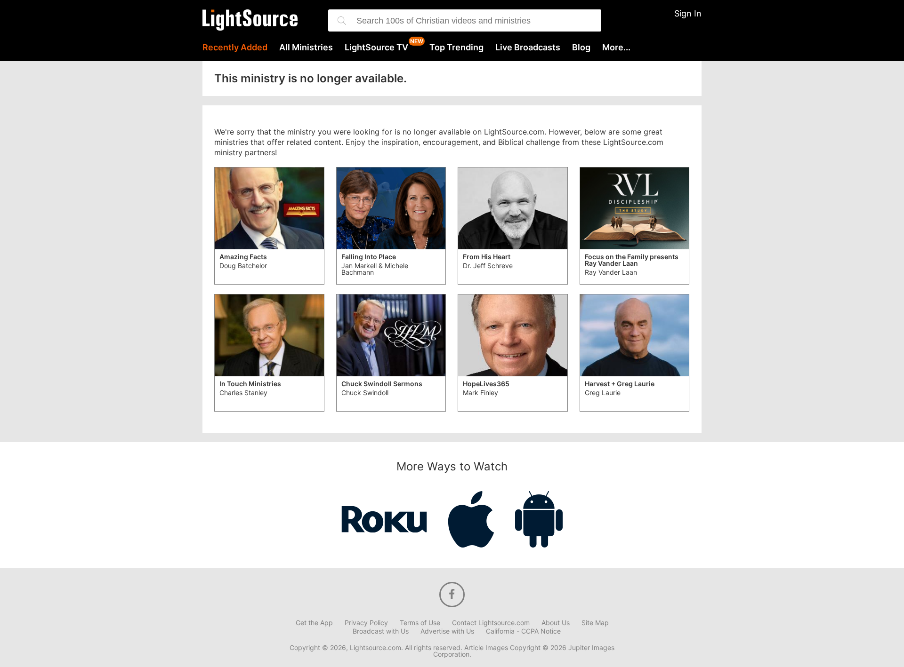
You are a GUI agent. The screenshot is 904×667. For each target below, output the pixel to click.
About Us (555, 622)
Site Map (595, 622)
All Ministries (306, 47)
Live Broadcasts (527, 47)
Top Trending (456, 47)
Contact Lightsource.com (491, 622)
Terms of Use (420, 622)
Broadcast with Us (381, 631)
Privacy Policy (366, 622)
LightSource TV (376, 47)
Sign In (688, 13)
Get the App (314, 622)
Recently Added (234, 47)
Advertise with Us (447, 631)
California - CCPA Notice (523, 631)
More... (616, 47)
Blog (581, 47)
